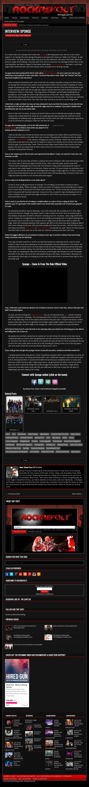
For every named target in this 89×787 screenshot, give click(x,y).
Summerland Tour (53, 448)
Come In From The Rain (59, 434)
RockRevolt (10, 445)
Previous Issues (12, 619)
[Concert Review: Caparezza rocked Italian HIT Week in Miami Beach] (9, 734)
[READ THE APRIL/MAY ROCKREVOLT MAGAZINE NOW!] (9, 630)
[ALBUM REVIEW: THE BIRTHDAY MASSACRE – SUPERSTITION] (49, 734)
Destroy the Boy (12, 438)
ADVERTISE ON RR (9, 776)
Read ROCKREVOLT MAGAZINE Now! (65, 626)
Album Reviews (50, 715)
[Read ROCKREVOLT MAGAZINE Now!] (48, 630)
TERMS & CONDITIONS (40, 779)
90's (13, 434)
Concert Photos (11, 715)
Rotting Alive (39, 445)
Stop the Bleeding (57, 64)
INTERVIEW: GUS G (52, 411)
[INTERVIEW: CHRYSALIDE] (29, 729)
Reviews (45, 18)
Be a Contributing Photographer (49, 776)
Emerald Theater (21, 140)
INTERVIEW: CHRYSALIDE (38, 726)
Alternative (22, 434)
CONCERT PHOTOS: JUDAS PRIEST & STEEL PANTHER (13, 724)
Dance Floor (75, 434)
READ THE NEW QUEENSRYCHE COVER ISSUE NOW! (35, 25)
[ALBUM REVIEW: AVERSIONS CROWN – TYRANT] (49, 724)
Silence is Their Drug (13, 448)
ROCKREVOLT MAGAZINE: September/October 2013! (62, 636)
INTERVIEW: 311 (14, 430)
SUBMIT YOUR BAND (10, 779)
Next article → (77, 494)
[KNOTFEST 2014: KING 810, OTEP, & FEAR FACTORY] (9, 757)
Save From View (76, 445)
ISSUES (14, 18)
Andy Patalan (33, 434)
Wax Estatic (76, 452)
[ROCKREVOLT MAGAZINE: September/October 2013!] (48, 639)
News (64, 18)
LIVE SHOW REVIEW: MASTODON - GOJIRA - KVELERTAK (74, 734)
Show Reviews (70, 715)
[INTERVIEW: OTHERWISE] (29, 750)
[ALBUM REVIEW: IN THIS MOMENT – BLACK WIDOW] (49, 765)
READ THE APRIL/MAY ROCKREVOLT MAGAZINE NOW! (25, 627)
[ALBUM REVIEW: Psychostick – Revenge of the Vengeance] (49, 745)
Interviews (24, 18)
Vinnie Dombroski (62, 452)
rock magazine (45, 441)
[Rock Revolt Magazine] (44, 10)
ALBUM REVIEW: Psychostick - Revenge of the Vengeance (54, 744)
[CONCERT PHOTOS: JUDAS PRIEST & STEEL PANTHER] (9, 724)
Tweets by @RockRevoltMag (15, 614)
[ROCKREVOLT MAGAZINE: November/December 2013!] (9, 639)
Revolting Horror (77, 18)
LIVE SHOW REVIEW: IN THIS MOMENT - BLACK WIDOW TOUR (14, 746)
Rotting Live (50, 445)
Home (6, 18)
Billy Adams (44, 434)
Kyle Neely (56, 438)
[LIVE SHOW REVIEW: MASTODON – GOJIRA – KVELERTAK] (69, 734)
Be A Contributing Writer (26, 776)
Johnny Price (39, 438)
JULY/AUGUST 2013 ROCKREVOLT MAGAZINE (28, 645)
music (71, 438)
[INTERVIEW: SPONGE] (29, 736)
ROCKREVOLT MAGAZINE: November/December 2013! (23, 636)
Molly (65, 438)
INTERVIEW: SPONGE (37, 733)
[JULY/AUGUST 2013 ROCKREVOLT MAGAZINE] (9, 648)
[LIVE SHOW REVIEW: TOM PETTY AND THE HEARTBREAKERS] (69, 745)
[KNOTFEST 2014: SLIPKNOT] (9, 765)
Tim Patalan (34, 452)
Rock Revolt (57, 441)
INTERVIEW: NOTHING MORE (71, 410)
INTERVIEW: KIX (14, 411)
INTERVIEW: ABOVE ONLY (33, 410)
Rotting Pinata (63, 445)
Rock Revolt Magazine (72, 441)
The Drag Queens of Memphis (16, 452)
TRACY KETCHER (48, 452)
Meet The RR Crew (24, 779)
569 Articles (37, 467)
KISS (48, 438)
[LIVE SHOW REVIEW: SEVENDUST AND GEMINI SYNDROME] (69, 755)
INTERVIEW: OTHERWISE (38, 747)
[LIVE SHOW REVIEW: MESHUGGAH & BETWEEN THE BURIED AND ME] (69, 765)
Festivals (55, 18)
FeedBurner (49, 594)
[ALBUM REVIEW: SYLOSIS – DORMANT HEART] (49, 755)
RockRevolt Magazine (24, 445)
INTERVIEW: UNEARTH (37, 740)
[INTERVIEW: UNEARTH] (29, 743)
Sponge (43, 55)
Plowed (34, 441)
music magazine (11, 441)
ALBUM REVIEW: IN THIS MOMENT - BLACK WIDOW (54, 765)
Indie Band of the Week (14, 21)
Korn (66, 315)
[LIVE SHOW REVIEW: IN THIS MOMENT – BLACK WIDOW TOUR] (9, 746)
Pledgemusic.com (37, 315)
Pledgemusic (24, 441)
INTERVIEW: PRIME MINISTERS (31, 721)
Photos (35, 18)
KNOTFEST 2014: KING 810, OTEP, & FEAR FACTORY (18, 756)
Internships (67, 776)
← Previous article (13, 494)
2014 (8, 434)
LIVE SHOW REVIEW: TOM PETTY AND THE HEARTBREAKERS (74, 744)
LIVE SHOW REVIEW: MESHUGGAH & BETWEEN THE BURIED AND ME (74, 765)
